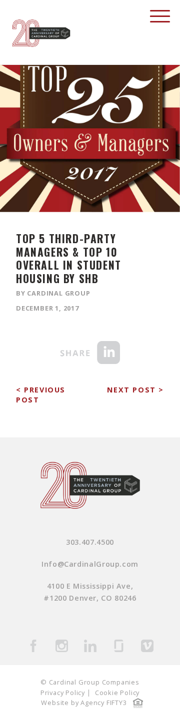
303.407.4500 (90, 542)
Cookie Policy (117, 692)
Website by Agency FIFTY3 (83, 702)
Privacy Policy (62, 692)
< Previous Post (41, 394)
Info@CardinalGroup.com (90, 564)
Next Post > (135, 389)
